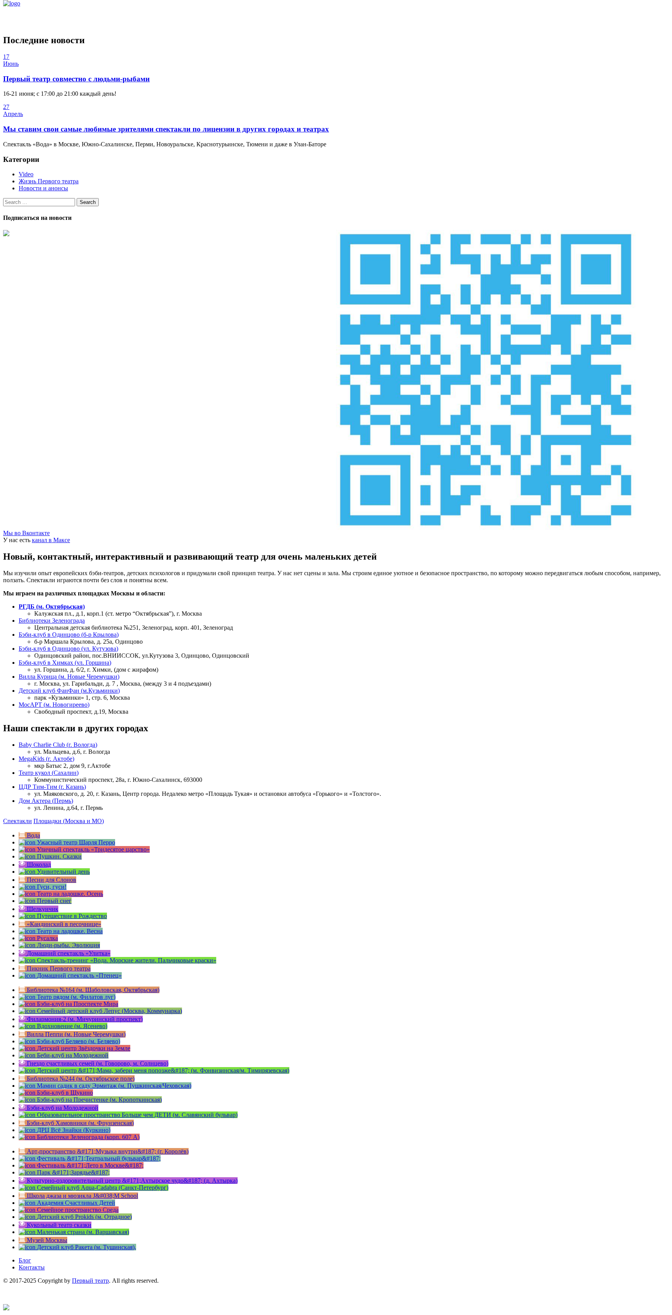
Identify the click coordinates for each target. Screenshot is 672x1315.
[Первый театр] (11, 3)
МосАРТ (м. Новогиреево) (54, 704)
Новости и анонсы (43, 188)
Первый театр (90, 1280)
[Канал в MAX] (6, 1308)
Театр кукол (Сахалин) (49, 772)
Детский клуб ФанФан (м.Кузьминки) (69, 690)
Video (26, 174)
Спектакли (17, 821)
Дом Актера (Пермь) (46, 800)
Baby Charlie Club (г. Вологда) (58, 744)
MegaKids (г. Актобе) (46, 758)
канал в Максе (51, 540)
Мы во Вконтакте (26, 533)
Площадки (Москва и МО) (68, 821)
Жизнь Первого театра (49, 181)
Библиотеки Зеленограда (52, 620)
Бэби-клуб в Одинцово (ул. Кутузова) (68, 648)
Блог (25, 1260)
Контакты (32, 1267)
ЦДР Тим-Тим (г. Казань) (52, 786)
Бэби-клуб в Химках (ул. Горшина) (65, 662)
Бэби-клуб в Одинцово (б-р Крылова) (69, 634)
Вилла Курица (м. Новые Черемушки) (69, 676)
